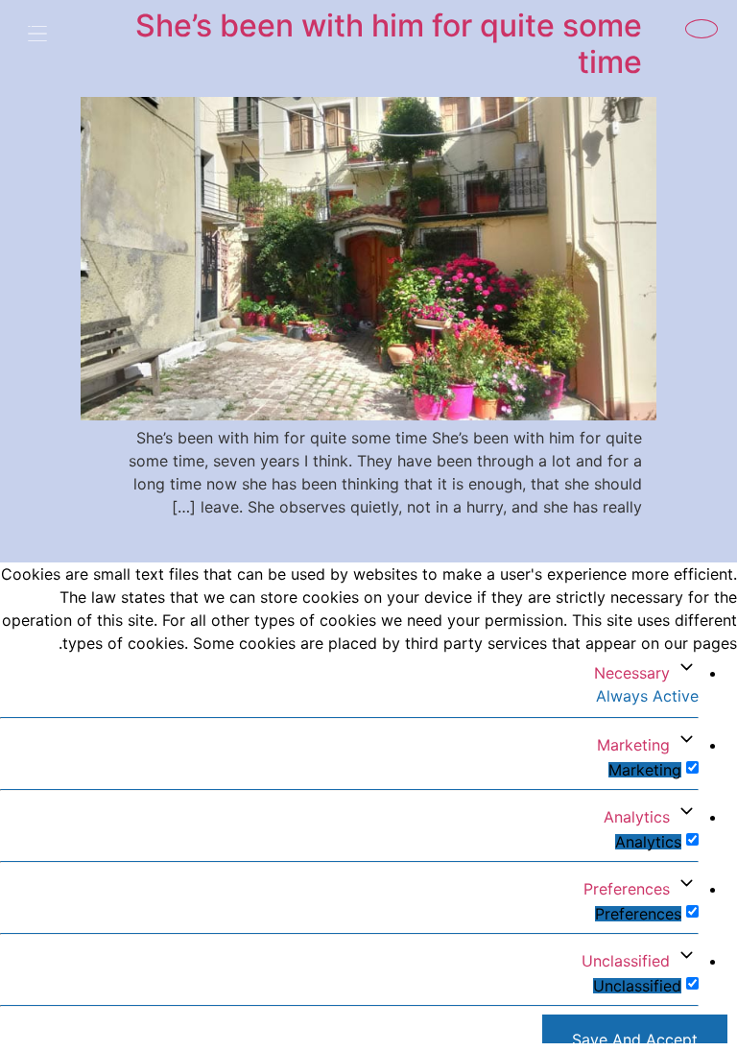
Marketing (633, 744)
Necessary (632, 672)
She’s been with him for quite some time (388, 44)
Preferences (626, 888)
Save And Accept (635, 1036)
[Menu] (52, 36)
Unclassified (626, 960)
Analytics (637, 816)
